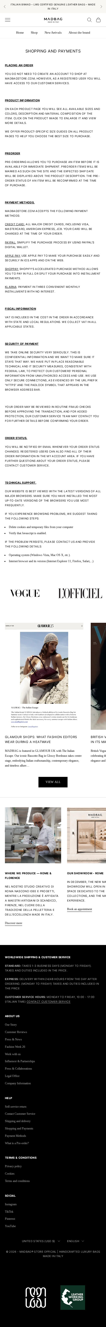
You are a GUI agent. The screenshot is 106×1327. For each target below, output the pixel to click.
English (73, 1241)
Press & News (13, 1039)
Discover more (13, 923)
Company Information (18, 1083)
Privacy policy (13, 1166)
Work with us (13, 1054)
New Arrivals (53, 32)
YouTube (10, 1226)
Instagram (11, 1204)
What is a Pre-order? (17, 1143)
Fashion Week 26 (15, 1046)
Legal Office (12, 1076)
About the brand (79, 32)
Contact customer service (49, 1001)
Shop (34, 32)
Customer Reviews (16, 1032)
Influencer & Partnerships (20, 1061)
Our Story (11, 1024)
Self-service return (15, 1106)
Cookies (10, 1173)
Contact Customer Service (20, 1113)
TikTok (9, 1211)
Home (20, 32)
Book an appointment (79, 909)
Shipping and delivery (18, 1121)
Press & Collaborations (18, 1068)
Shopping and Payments (19, 1128)
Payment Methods (15, 1136)
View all (53, 782)
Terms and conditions (17, 1181)
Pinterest (10, 1219)
